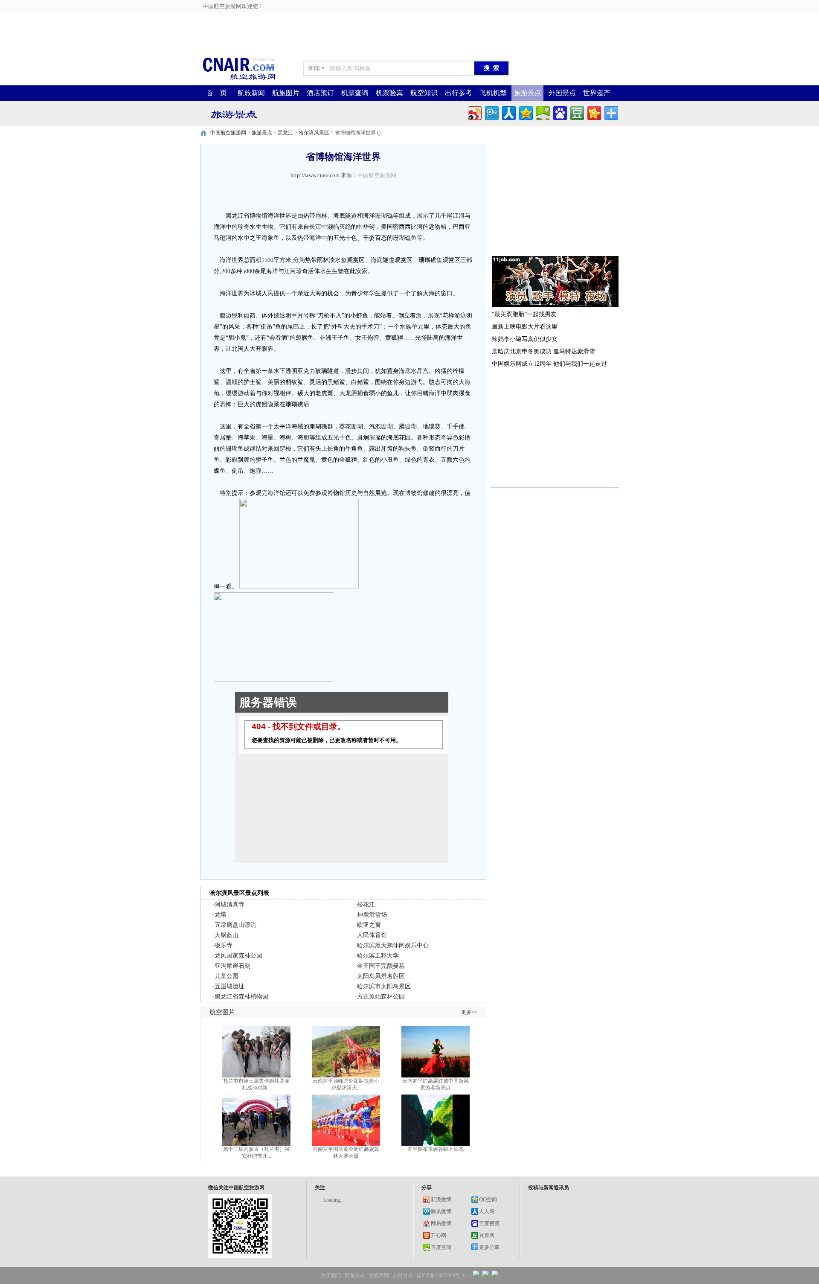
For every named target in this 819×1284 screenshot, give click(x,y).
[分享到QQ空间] (525, 112)
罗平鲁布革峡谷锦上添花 (435, 1149)
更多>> (469, 1012)
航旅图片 (285, 92)
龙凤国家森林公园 (238, 955)
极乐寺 (223, 945)
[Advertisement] (210, 19)
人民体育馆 (372, 935)
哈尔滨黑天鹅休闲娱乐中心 (393, 945)
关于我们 (331, 1275)
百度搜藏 (489, 1223)
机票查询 (355, 92)
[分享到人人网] (508, 112)
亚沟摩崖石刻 (232, 966)
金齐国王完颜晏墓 (381, 966)
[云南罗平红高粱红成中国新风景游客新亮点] (435, 1076)
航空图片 (222, 1012)
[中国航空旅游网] (238, 79)
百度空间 (441, 1247)
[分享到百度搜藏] (559, 112)
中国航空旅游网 (228, 133)
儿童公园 (226, 976)
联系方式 (355, 1275)
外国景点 (562, 92)
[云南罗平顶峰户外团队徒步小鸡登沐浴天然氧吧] (346, 1076)
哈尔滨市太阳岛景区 (384, 986)
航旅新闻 (251, 92)
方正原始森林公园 (381, 996)
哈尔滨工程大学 (378, 955)
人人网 (486, 1211)
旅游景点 (527, 92)
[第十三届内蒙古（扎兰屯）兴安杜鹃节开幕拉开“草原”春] (256, 1144)
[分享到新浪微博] (474, 112)
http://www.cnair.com (315, 175)
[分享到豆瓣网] (576, 112)
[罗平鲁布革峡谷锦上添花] (435, 1144)
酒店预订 (320, 92)
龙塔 (221, 914)
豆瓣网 (486, 1235)
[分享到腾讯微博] (491, 112)
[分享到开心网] (593, 112)
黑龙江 (285, 133)
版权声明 (379, 1275)
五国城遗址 (229, 986)
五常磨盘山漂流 (235, 925)
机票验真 (389, 92)
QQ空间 (488, 1199)
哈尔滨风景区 (314, 133)
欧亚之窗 (369, 925)
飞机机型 (493, 92)
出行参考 (458, 92)
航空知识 (424, 92)
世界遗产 (596, 92)
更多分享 (489, 1247)
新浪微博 (441, 1199)
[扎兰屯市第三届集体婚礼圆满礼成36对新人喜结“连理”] (256, 1076)
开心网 (438, 1235)
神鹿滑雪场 (372, 914)
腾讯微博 (441, 1211)
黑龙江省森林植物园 (241, 996)
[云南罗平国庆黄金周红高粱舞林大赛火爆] (346, 1144)
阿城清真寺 (229, 904)
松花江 (366, 904)
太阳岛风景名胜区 (381, 976)
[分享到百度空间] (542, 112)
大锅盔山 (226, 935)
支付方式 (402, 1275)
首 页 (216, 92)
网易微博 (441, 1223)
